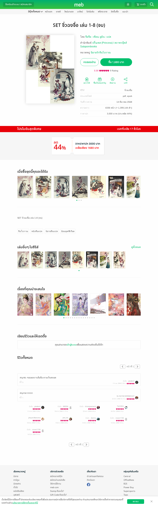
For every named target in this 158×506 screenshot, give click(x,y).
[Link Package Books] (25, 187)
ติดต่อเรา (91, 480)
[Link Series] (23, 260)
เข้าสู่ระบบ (71, 345)
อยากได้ (86, 83)
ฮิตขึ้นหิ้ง (115, 11)
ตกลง (136, 501)
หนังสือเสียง (18, 491)
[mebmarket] (88, 484)
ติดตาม (113, 83)
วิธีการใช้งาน (55, 483)
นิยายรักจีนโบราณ (101, 52)
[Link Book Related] (25, 304)
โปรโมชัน (90, 11)
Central (127, 476)
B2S (125, 483)
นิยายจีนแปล (52, 231)
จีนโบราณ (23, 231)
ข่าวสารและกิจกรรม (95, 476)
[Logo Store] (79, 4)
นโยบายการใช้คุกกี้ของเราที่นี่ (25, 502)
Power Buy (129, 487)
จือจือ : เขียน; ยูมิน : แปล (98, 36)
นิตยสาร (17, 483)
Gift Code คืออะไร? (58, 494)
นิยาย (15, 476)
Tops (126, 494)
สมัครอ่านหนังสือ (57, 480)
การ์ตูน (16, 480)
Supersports (129, 491)
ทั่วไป (15, 487)
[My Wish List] (128, 4)
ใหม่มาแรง (69, 11)
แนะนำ (125, 11)
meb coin (54, 487)
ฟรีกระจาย (102, 11)
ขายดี (58, 11)
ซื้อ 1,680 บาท (116, 62)
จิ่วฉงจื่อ (128, 90)
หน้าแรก (48, 11)
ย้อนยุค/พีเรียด (68, 231)
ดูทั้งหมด (136, 247)
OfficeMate (129, 480)
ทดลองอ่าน (89, 62)
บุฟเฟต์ (16, 494)
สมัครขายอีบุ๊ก (56, 476)
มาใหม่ (80, 11)
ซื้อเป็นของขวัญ (100, 83)
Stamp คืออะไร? (57, 491)
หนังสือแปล (36, 231)
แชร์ (125, 83)
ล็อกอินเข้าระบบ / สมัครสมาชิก (18, 4)
